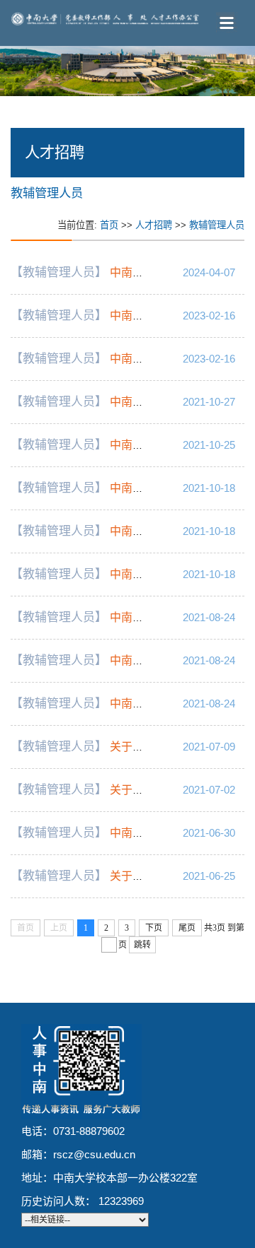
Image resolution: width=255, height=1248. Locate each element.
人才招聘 (153, 225)
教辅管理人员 (216, 225)
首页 (109, 225)
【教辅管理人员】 (59, 272)
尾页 (187, 928)
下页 (153, 928)
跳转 (142, 945)
